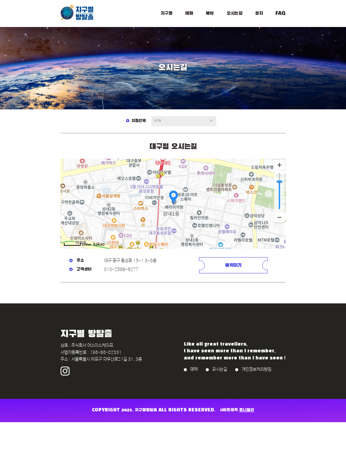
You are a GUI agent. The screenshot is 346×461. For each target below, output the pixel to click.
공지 (259, 13)
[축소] (279, 217)
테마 (189, 13)
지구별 (167, 13)
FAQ (280, 13)
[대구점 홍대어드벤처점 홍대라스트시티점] (183, 121)
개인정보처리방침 (256, 369)
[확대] (279, 165)
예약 (210, 13)
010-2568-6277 (121, 269)
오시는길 (235, 13)
